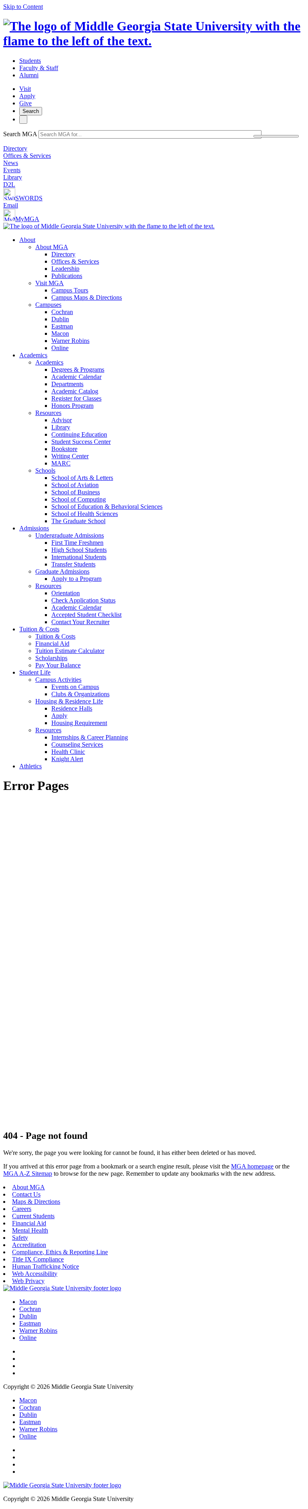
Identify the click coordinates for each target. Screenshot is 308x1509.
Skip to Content (23, 6)
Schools (45, 470)
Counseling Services (77, 744)
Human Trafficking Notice (45, 1266)
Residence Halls (71, 708)
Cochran (62, 311)
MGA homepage (252, 1166)
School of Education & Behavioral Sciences (106, 506)
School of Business (75, 492)
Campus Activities (58, 679)
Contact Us (26, 1194)
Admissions (34, 528)
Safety (20, 1237)
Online (60, 348)
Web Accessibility (34, 1273)
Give (25, 103)
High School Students (79, 549)
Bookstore (64, 448)
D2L (9, 184)
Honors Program (72, 405)
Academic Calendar (76, 376)
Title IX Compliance (38, 1259)
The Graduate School (78, 521)
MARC (61, 463)
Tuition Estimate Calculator (69, 650)
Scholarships (51, 658)
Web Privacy (28, 1280)
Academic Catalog (74, 391)
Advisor (61, 420)
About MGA (51, 247)
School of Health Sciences (84, 513)
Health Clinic (68, 751)
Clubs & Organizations (80, 694)
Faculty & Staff (38, 67)
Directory (15, 148)
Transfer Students (73, 564)
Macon (60, 333)
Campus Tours (69, 290)
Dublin (60, 319)
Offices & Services (27, 155)
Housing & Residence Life (69, 701)
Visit (25, 88)
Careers (21, 1208)
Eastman (62, 326)
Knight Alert (67, 759)
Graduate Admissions (62, 571)
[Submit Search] (276, 136)
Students (30, 60)
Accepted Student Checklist (86, 614)
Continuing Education (79, 434)
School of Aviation (75, 485)
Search (30, 111)
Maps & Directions (36, 1201)
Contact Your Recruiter (80, 622)
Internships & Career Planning (89, 737)
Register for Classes (76, 398)
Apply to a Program (76, 578)
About (27, 239)
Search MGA (20, 134)
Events (11, 170)
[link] (62, 1288)
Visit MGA (49, 283)
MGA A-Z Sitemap (27, 1173)
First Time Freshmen (77, 542)
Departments (67, 384)
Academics (33, 355)
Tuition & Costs (39, 629)
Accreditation (29, 1244)
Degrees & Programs (77, 369)
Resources (48, 412)
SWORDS (29, 198)
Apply (27, 96)
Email (10, 205)
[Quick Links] (23, 119)
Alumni (28, 75)
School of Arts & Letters (82, 477)
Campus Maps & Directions (86, 297)
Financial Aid (52, 643)
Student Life (35, 672)
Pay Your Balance (58, 665)
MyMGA (27, 219)
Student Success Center (81, 441)
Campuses (48, 304)
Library (12, 177)
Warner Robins (70, 340)
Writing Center (70, 456)
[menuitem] (162, 294)
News (10, 162)
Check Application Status (83, 600)
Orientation (65, 593)
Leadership (65, 268)
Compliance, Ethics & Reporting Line (60, 1252)
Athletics (30, 766)
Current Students (33, 1216)
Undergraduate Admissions (69, 535)
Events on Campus (75, 686)
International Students (78, 557)
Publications (66, 275)
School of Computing (78, 499)
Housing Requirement (79, 722)
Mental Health (30, 1230)
